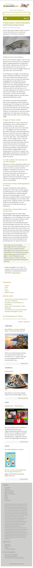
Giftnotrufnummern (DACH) (11, 556)
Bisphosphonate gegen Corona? (14, 311)
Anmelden (20, 321)
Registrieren (27, 321)
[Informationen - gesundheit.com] (16, 5)
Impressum (7, 544)
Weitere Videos (24, 441)
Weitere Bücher (24, 479)
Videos (6, 498)
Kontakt (11, 10)
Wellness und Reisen (10, 494)
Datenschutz (8, 546)
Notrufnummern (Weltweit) (11, 554)
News (6, 495)
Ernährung (7, 489)
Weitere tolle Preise (23, 398)
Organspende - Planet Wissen (14, 406)
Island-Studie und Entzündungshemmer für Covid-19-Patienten (16, 300)
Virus (6, 289)
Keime (6, 287)
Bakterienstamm (9, 292)
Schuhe (7, 285)
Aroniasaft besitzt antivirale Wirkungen (16, 309)
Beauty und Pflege (9, 490)
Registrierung (20, 10)
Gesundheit (7, 487)
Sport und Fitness (9, 492)
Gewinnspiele (9, 371)
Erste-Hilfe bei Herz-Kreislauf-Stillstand (14, 557)
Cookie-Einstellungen (10, 549)
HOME (5, 18)
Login (15, 10)
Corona (7, 291)
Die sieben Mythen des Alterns (14, 449)
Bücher (6, 497)
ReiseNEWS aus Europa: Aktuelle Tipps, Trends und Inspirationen (15, 330)
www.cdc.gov (16, 273)
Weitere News (24, 363)
